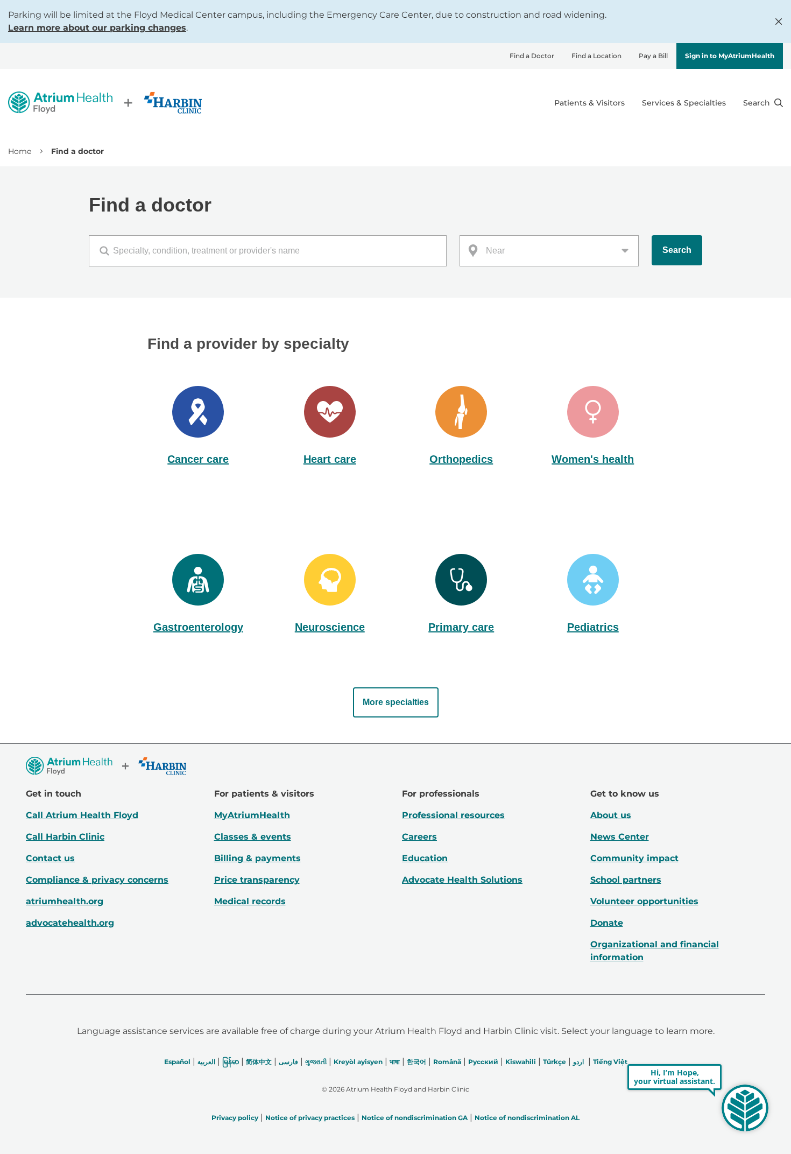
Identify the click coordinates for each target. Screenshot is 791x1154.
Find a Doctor (532, 56)
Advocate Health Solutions (462, 880)
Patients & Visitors (589, 103)
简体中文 (259, 1062)
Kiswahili (520, 1062)
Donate (606, 923)
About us (610, 815)
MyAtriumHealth (252, 815)
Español (177, 1062)
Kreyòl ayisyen (358, 1062)
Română (447, 1062)
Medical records (250, 901)
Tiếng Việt (610, 1062)
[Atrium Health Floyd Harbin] (105, 102)
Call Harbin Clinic (65, 837)
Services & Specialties (684, 103)
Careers (419, 837)
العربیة (206, 1062)
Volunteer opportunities (644, 901)
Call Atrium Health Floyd (82, 815)
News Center (619, 837)
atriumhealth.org (64, 901)
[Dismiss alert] (778, 21)
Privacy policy (234, 1118)
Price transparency (257, 880)
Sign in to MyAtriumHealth (729, 56)
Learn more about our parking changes (97, 28)
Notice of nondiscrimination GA (415, 1118)
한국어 (416, 1062)
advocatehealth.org (70, 923)
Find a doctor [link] (77, 151)
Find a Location (596, 56)
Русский (483, 1062)
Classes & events (252, 837)
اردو (578, 1062)
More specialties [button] (396, 702)
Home (19, 151)
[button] (198, 427)
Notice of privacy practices (310, 1118)
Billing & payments (257, 858)
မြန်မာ (230, 1062)
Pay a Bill (653, 56)
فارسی (288, 1062)
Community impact (634, 858)
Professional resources (453, 815)
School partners (625, 880)
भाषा (395, 1062)
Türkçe (554, 1062)
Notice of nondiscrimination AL (527, 1118)
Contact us (50, 858)
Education (425, 858)
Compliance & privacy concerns (97, 880)
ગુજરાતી (316, 1062)
